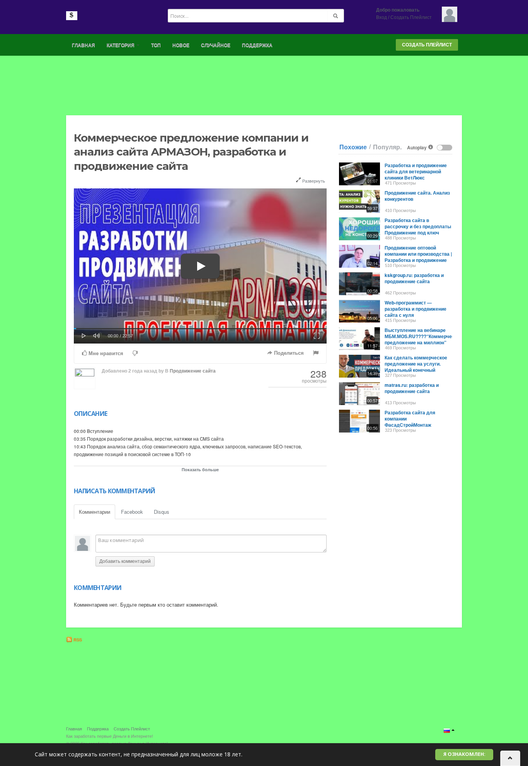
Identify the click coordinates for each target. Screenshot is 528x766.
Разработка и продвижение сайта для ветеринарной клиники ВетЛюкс (416, 171)
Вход (381, 17)
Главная (83, 45)
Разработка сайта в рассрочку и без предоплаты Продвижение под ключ (418, 226)
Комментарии (94, 511)
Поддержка (257, 45)
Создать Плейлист (411, 17)
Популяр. (387, 147)
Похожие (353, 147)
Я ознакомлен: (464, 754)
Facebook (132, 511)
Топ (156, 45)
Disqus (161, 511)
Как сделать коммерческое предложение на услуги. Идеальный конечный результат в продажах (416, 367)
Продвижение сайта (193, 371)
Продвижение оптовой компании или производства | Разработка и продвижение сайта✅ (418, 257)
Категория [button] (121, 45)
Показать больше (200, 469)
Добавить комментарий (125, 561)
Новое (180, 45)
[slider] (200, 328)
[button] (84, 335)
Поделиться (288, 353)
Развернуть (313, 181)
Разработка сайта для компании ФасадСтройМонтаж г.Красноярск (410, 421)
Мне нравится (105, 353)
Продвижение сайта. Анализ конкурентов (417, 195)
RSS (77, 640)
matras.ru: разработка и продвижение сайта (412, 388)
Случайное (215, 45)
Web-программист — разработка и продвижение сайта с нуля (415, 308)
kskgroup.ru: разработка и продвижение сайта (414, 278)
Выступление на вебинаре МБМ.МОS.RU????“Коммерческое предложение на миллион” (423, 336)
